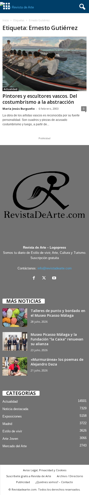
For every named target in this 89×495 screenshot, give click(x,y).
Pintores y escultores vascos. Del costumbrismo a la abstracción (39, 99)
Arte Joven (10, 439)
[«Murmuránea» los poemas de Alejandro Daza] (14, 366)
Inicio (5, 20)
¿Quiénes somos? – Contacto (54, 482)
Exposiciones (12, 416)
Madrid (7, 424)
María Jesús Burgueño (18, 108)
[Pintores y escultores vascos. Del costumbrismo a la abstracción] (44, 64)
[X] (45, 278)
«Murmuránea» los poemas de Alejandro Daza (57, 361)
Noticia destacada (15, 409)
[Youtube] (54, 278)
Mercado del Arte (14, 446)
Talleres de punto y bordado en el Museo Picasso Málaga (58, 313)
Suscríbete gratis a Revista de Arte (28, 476)
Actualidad (10, 89)
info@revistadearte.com (55, 268)
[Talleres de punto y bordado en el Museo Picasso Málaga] (14, 317)
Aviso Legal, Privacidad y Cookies (44, 470)
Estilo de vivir (12, 431)
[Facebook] (35, 278)
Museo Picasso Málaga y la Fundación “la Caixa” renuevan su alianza (57, 339)
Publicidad (23, 482)
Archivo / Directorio (70, 476)
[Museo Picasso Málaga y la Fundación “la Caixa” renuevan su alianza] (14, 341)
